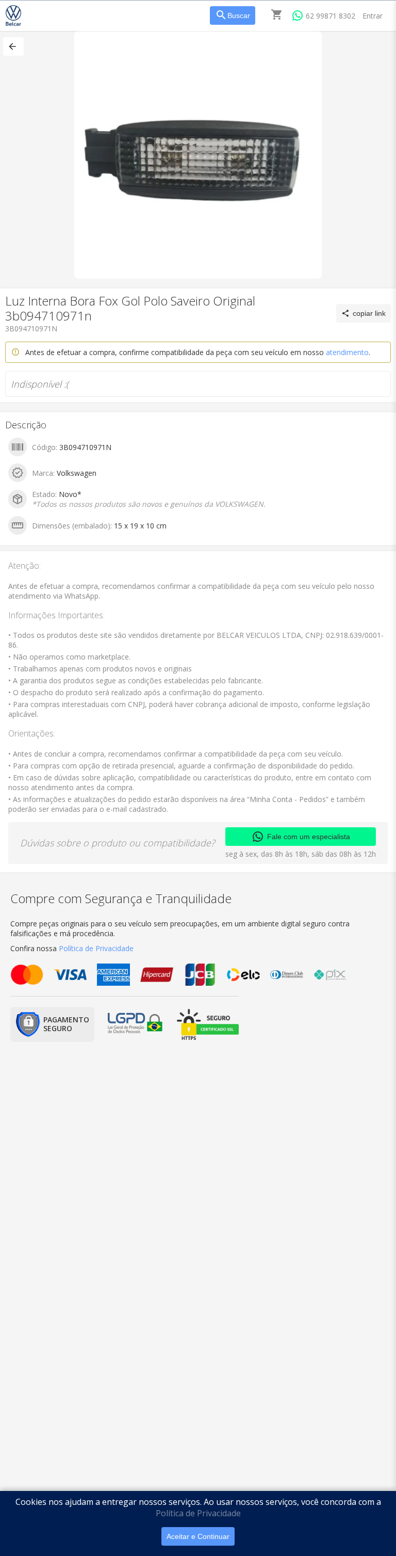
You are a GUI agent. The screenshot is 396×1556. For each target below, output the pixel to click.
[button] (13, 46)
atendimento (347, 352)
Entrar (372, 16)
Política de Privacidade (198, 1513)
